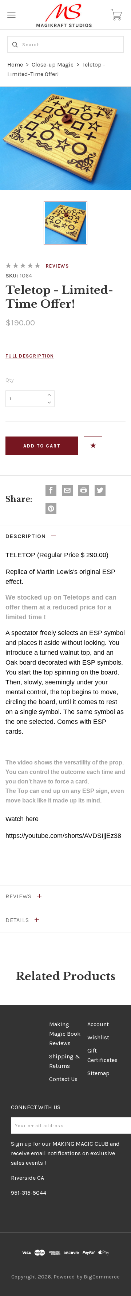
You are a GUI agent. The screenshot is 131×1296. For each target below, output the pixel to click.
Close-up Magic (53, 64)
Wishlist (98, 1037)
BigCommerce (102, 1276)
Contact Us (63, 1079)
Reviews (57, 266)
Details (18, 920)
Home (15, 64)
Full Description (29, 356)
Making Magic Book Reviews (64, 1034)
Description (26, 536)
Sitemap (98, 1073)
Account (98, 1024)
